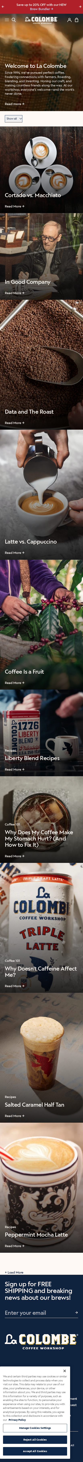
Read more (13, 104)
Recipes (10, 750)
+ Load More (14, 1272)
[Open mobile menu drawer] (7, 20)
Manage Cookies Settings (35, 1427)
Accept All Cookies (35, 1451)
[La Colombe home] (41, 20)
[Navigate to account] (69, 20)
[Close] (64, 1370)
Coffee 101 (12, 824)
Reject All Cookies (35, 1439)
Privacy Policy (17, 1419)
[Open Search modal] (14, 20)
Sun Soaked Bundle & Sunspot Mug (40, 9)
